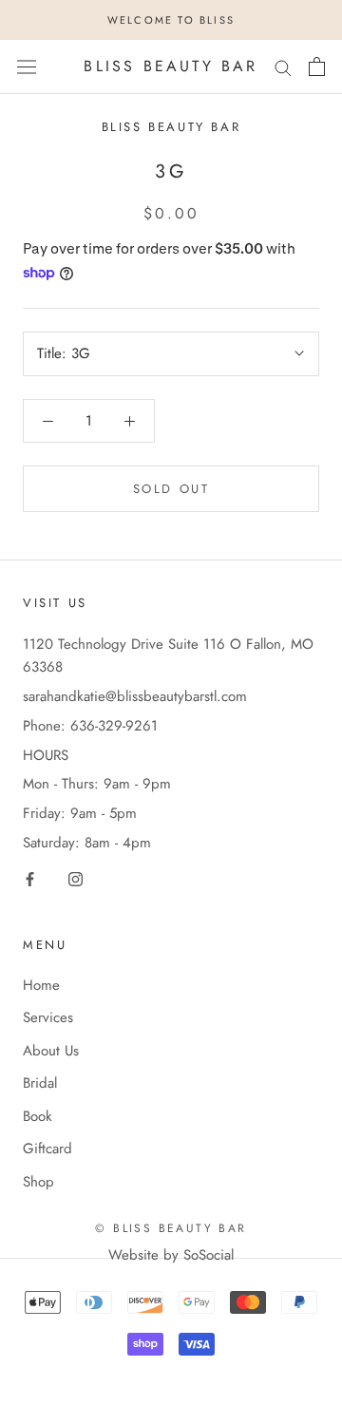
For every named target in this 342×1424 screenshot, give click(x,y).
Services (48, 1017)
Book (37, 1116)
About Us (51, 1050)
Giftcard (47, 1148)
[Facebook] (30, 878)
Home (41, 985)
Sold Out (171, 489)
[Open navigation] (26, 66)
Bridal (40, 1083)
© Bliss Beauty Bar (170, 1228)
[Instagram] (75, 878)
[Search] (283, 67)
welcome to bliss (171, 20)
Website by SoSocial (171, 1254)
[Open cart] (317, 66)
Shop (38, 1181)
